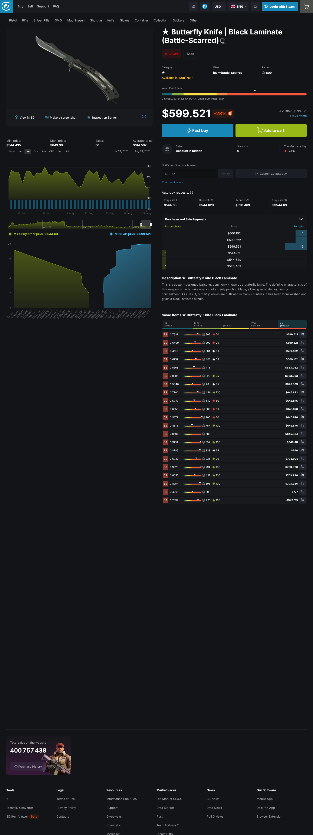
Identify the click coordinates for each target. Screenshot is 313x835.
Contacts (62, 816)
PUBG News (215, 816)
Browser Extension (269, 816)
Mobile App (265, 799)
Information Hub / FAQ (122, 799)
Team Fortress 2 (167, 825)
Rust (159, 816)
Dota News (214, 807)
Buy (20, 6)
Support (43, 6)
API (8, 799)
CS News (213, 799)
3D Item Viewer (17, 816)
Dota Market (165, 807)
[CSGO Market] (6, 6)
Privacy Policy (66, 807)
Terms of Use (65, 799)
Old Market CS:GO (169, 799)
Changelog (114, 825)
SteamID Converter (19, 807)
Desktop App (266, 807)
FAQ (56, 6)
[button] (12, 20)
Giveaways (114, 816)
